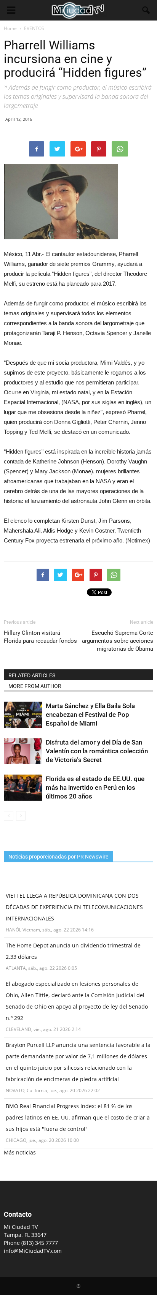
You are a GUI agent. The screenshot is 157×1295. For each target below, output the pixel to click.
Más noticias (20, 1152)
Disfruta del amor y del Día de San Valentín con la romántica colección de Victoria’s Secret (97, 751)
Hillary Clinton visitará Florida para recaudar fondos (40, 636)
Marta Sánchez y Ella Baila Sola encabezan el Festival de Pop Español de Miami (90, 714)
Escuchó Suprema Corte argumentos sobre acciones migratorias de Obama (117, 640)
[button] (146, 10)
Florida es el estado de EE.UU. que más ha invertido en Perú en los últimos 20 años (95, 787)
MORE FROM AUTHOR (34, 686)
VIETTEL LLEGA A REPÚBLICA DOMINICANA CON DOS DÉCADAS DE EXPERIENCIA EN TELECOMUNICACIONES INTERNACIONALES (74, 907)
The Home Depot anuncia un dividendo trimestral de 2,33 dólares (73, 951)
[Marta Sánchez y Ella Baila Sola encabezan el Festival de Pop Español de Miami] (23, 715)
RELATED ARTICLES (31, 675)
